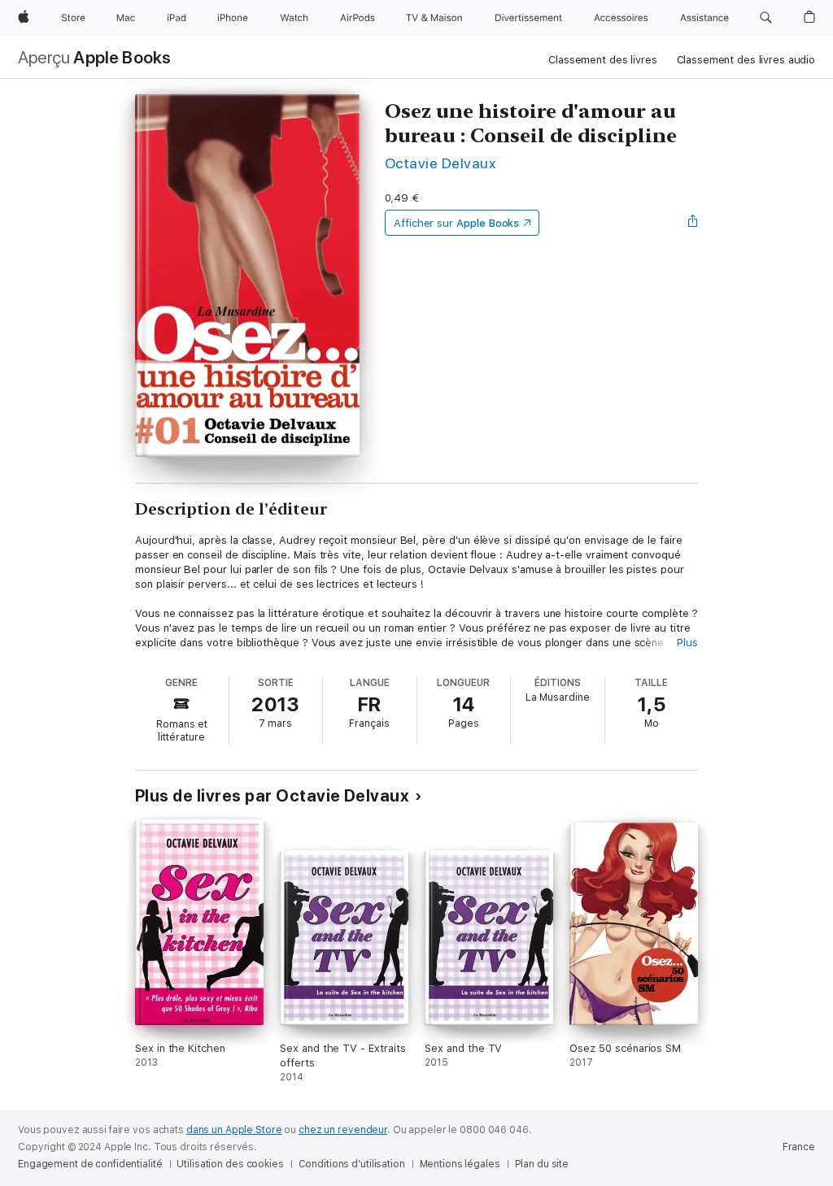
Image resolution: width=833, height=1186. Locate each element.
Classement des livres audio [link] (746, 60)
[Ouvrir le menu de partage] (693, 222)
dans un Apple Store (234, 1130)
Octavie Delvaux (440, 163)
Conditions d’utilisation (352, 1164)
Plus (687, 642)
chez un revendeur (343, 1130)
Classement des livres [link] (602, 60)
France (799, 1147)
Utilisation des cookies (230, 1164)
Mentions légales (460, 1164)
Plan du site (542, 1164)
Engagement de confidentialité (90, 1164)
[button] (765, 18)
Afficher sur (456, 223)
